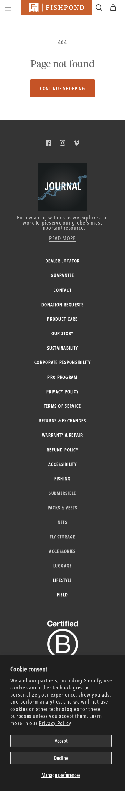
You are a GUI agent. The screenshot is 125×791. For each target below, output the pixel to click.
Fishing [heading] (62, 479)
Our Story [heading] (62, 333)
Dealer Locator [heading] (63, 261)
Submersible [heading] (62, 493)
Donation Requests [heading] (62, 304)
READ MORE (62, 238)
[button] (113, 8)
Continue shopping (62, 88)
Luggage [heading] (62, 566)
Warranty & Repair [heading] (62, 435)
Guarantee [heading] (62, 275)
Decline (61, 757)
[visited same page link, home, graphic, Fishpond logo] (56, 7)
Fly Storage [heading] (62, 537)
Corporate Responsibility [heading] (62, 362)
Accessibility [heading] (62, 464)
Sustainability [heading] (62, 348)
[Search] (99, 8)
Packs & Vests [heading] (63, 508)
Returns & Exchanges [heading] (62, 420)
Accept (61, 740)
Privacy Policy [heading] (62, 392)
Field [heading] (62, 595)
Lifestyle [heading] (62, 580)
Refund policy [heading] (63, 450)
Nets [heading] (62, 522)
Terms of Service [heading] (62, 406)
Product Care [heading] (62, 319)
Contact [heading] (62, 290)
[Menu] (8, 8)
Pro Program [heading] (62, 377)
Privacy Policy (55, 723)
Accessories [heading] (62, 551)
